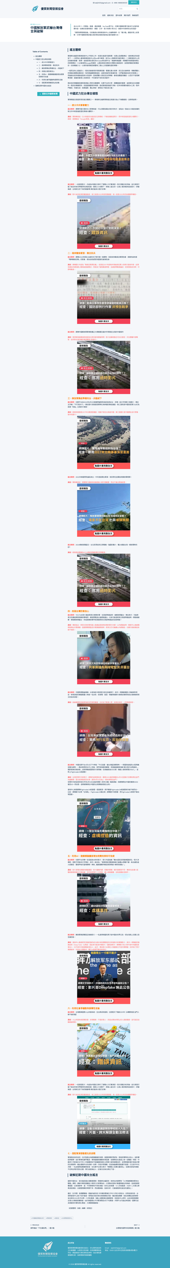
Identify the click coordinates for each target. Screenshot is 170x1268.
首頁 (103, 15)
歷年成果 (119, 15)
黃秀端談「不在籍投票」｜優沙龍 (42, 1226)
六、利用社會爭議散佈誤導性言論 (51, 80)
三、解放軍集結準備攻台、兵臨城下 (51, 68)
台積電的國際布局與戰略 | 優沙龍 (128, 1226)
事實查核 (49, 1218)
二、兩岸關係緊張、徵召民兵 (49, 65)
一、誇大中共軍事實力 (47, 62)
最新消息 (110, 15)
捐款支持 (134, 2)
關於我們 (127, 15)
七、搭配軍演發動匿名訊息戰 (49, 83)
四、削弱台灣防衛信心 (47, 71)
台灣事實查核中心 (66, 1218)
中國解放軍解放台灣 (37, 1218)
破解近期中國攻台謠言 (43, 86)
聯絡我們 (135, 15)
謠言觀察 (38, 56)
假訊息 (56, 1218)
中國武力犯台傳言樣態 (43, 59)
